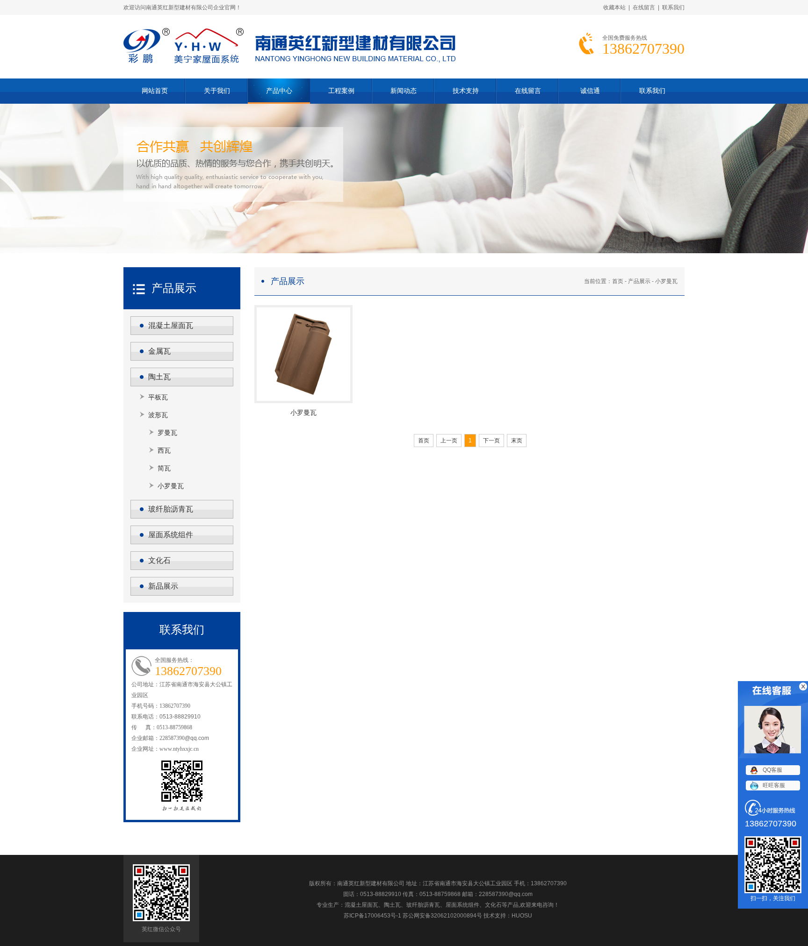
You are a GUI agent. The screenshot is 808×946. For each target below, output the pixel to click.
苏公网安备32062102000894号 (442, 915)
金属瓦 (159, 351)
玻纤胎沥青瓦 (170, 509)
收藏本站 (614, 7)
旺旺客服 (774, 785)
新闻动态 (403, 90)
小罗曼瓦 (171, 486)
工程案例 (341, 90)
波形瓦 (158, 415)
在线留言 (644, 7)
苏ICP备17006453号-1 (372, 915)
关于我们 (217, 90)
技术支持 (466, 90)
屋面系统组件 (170, 535)
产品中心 (279, 90)
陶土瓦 (159, 377)
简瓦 (164, 468)
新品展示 (163, 586)
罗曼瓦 (167, 432)
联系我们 (673, 7)
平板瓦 (158, 397)
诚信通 (590, 90)
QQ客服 (772, 770)
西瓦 (164, 450)
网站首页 (155, 90)
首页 (617, 281)
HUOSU (522, 915)
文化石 (159, 560)
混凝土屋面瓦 (170, 325)
